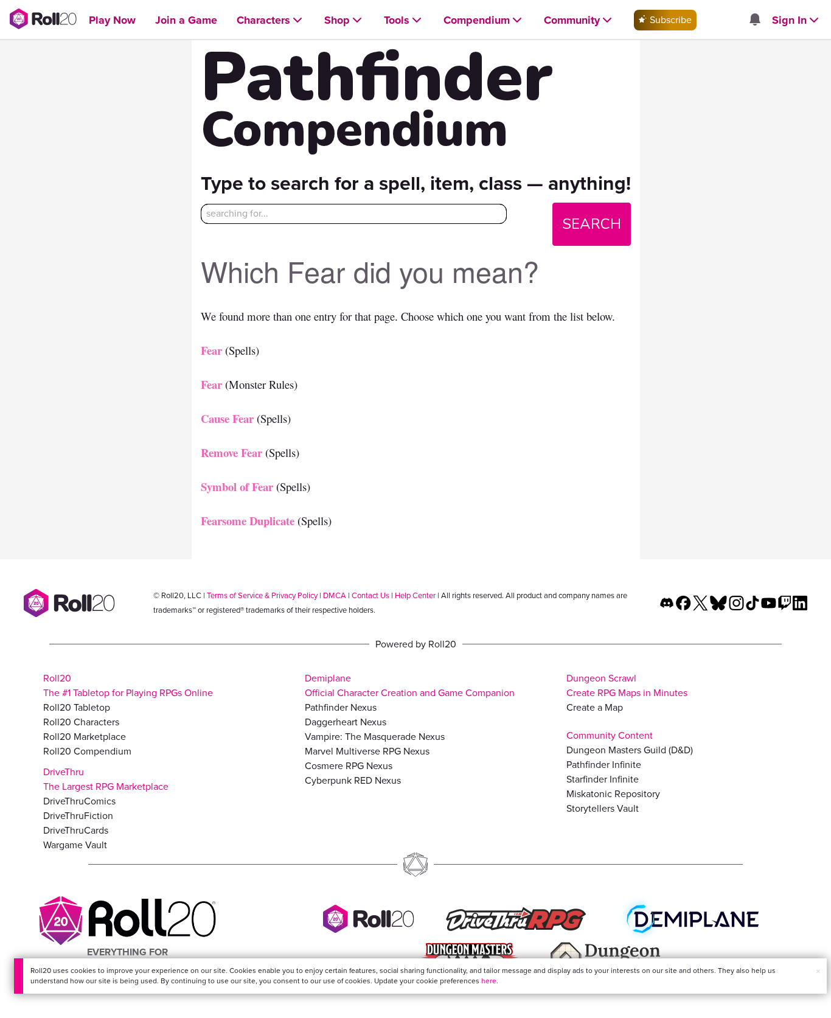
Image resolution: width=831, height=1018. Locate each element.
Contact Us (370, 595)
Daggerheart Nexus (345, 722)
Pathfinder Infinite (603, 765)
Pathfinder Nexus (341, 707)
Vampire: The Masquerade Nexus (375, 737)
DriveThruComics (79, 801)
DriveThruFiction (78, 816)
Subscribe (669, 20)
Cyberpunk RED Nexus (353, 780)
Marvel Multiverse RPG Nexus (367, 751)
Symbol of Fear (237, 486)
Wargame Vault (75, 845)
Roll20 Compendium (87, 751)
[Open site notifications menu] (754, 20)
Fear (211, 350)
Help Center (415, 595)
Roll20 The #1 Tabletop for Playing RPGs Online (128, 685)
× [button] (818, 971)
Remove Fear (231, 452)
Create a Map (594, 707)
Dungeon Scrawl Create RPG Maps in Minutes (626, 685)
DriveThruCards (75, 830)
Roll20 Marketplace (84, 737)
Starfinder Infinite (602, 779)
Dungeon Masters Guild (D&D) (629, 750)
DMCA (334, 595)
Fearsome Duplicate (247, 520)
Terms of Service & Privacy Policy (262, 595)
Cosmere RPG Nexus (348, 766)
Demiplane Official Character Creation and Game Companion (410, 685)
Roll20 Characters (81, 722)
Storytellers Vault (602, 808)
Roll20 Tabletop (76, 707)
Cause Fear (227, 418)
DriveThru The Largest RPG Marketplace (106, 779)
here (488, 980)
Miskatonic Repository (613, 794)
